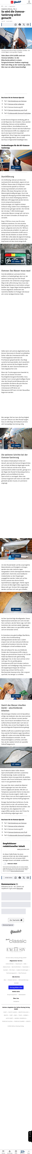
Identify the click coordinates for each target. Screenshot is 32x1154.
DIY (6, 6)
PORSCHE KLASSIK (7, 1021)
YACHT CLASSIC (12, 1012)
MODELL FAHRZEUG (20, 1018)
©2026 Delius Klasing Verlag (16, 1026)
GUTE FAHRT (9, 1018)
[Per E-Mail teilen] (28, 25)
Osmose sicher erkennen (16, 104)
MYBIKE (25, 1015)
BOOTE (6, 1015)
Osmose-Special (8, 925)
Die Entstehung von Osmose (17, 101)
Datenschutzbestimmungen (17, 871)
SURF (11, 1015)
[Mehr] (30, 1139)
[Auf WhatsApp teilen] (16, 25)
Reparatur (12, 6)
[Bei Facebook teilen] (20, 25)
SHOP (5, 1012)
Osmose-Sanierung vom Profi (17, 110)
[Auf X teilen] (24, 25)
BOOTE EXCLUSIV (23, 1012)
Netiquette (20, 888)
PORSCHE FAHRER (19, 1021)
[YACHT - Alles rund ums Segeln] (17, 2)
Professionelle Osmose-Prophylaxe (19, 113)
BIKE (15, 1015)
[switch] (5, 864)
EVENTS (28, 1021)
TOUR (20, 1015)
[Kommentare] (30, 1136)
